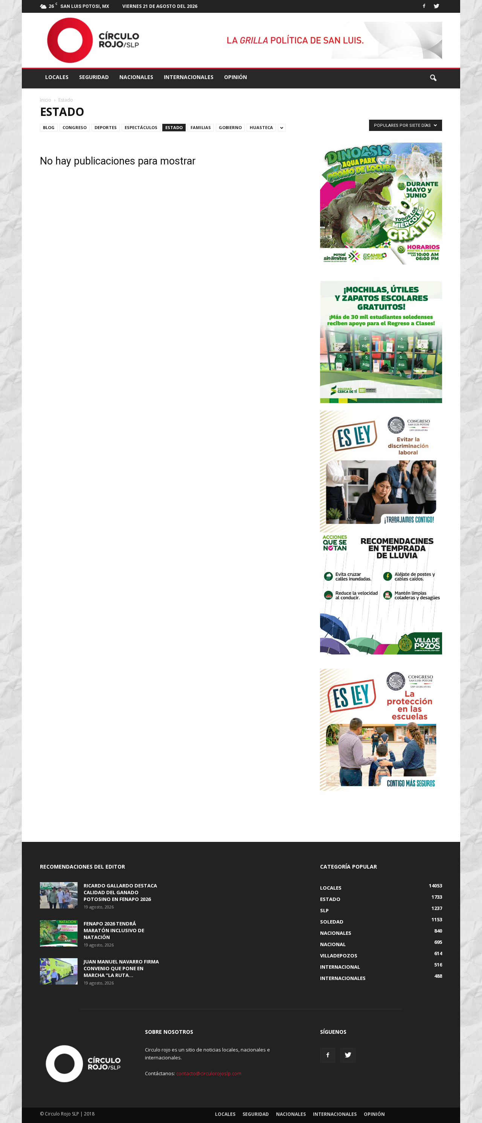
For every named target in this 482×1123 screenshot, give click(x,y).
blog (49, 127)
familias (201, 127)
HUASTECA (261, 127)
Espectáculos (141, 127)
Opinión (235, 77)
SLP (324, 910)
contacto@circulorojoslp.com (208, 1073)
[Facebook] (424, 5)
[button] (433, 78)
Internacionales (189, 77)
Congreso (75, 127)
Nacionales (136, 77)
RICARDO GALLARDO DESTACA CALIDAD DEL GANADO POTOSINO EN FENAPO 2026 (120, 892)
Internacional (340, 966)
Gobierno (230, 127)
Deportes (106, 127)
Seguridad (94, 77)
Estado (174, 127)
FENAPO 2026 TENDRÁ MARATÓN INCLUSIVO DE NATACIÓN (114, 930)
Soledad (331, 921)
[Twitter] (436, 5)
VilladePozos (338, 955)
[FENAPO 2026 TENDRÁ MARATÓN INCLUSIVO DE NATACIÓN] (59, 933)
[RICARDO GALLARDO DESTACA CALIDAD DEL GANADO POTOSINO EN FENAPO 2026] (59, 895)
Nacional (333, 944)
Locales (57, 77)
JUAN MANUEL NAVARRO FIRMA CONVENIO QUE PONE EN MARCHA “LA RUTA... (121, 968)
